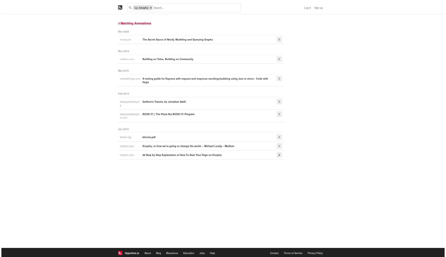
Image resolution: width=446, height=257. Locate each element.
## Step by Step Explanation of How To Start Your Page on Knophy (182, 155)
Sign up (318, 7)
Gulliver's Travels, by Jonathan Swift (164, 101)
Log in (307, 7)
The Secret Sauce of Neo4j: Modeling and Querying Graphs (178, 39)
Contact (274, 253)
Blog (158, 253)
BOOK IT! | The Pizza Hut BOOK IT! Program (168, 114)
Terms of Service (293, 253)
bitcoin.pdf (149, 137)
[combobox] (195, 8)
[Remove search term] (151, 7)
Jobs (202, 253)
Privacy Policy (315, 253)
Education (188, 253)
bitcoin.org (126, 137)
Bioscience (172, 253)
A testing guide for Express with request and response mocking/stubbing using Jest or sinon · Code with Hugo (205, 80)
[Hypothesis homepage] (123, 7)
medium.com (127, 59)
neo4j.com (126, 39)
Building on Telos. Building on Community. (168, 59)
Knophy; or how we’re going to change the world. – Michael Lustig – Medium (188, 146)
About (147, 253)
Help (212, 253)
